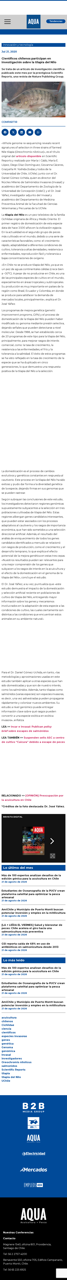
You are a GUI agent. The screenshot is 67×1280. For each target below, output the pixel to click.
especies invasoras (14, 1036)
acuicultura (9, 1017)
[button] (5, 132)
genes (6, 1039)
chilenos (7, 1021)
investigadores (12, 1058)
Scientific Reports (13, 1069)
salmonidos (9, 1065)
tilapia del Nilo (11, 1077)
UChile (6, 1080)
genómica (8, 1051)
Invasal (6, 1054)
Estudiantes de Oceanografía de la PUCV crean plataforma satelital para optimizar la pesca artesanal (33, 894)
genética (8, 1043)
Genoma (7, 1047)
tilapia (6, 1073)
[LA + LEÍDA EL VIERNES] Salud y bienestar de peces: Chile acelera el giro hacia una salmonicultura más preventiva (32, 928)
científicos (9, 1032)
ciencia (6, 1028)
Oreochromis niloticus (16, 1062)
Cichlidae (8, 1025)
